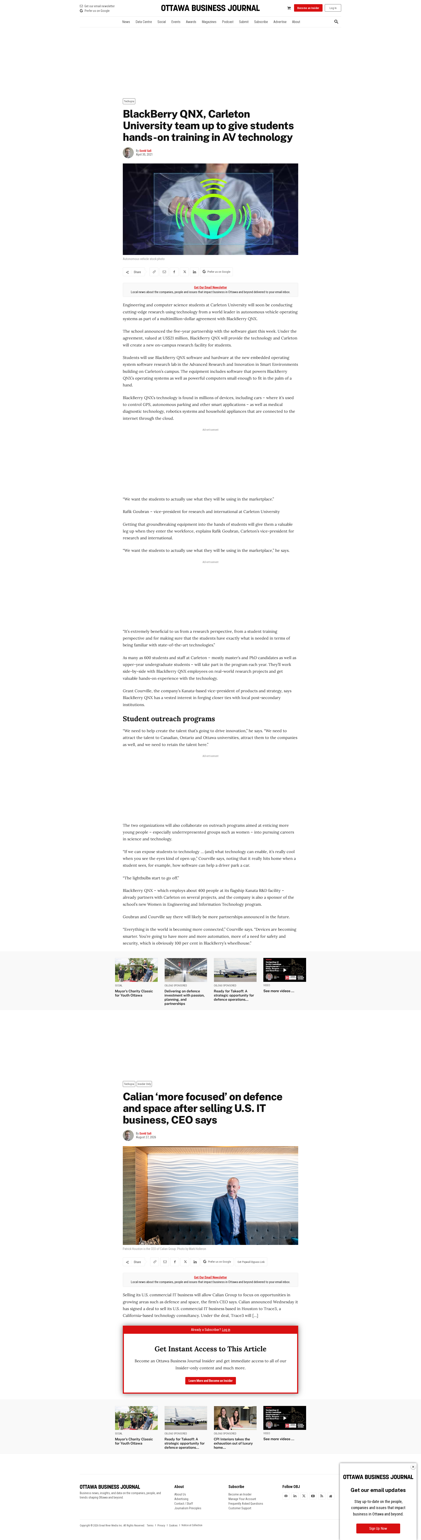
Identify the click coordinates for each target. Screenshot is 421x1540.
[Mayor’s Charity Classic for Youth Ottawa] (136, 970)
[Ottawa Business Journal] (210, 8)
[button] (336, 22)
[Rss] (321, 1496)
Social (119, 985)
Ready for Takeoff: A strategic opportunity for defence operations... (234, 995)
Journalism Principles (187, 1508)
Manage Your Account (242, 1499)
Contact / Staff (183, 1503)
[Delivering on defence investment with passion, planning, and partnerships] (185, 970)
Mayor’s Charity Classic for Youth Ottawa (134, 993)
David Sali (145, 150)
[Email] (164, 271)
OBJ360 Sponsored (175, 985)
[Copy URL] (154, 271)
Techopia (129, 101)
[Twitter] (303, 1496)
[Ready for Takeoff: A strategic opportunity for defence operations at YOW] (235, 970)
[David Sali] (129, 152)
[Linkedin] (194, 271)
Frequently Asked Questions (245, 1503)
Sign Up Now (378, 1528)
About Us (180, 1494)
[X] (184, 271)
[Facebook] (174, 271)
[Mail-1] (285, 1496)
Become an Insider (240, 1494)
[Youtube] (312, 1496)
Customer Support (239, 1508)
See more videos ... (278, 991)
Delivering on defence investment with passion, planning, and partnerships (184, 997)
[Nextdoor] (330, 1496)
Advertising (181, 1499)
